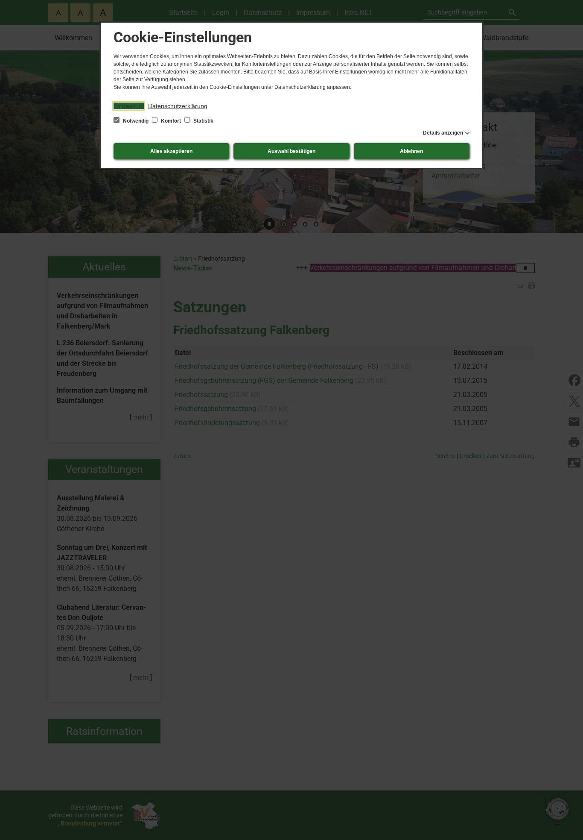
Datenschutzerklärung (177, 106)
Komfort (171, 121)
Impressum (129, 106)
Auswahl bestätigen (291, 151)
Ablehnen (411, 151)
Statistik (202, 121)
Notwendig (136, 121)
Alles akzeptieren (171, 151)
